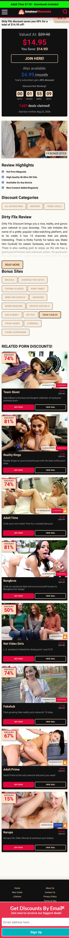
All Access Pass (14, 206)
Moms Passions (13, 306)
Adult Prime (11, 769)
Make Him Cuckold (15, 297)
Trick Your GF (50, 315)
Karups (8, 832)
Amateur (35, 206)
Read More (12, 264)
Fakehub (9, 706)
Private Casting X (39, 306)
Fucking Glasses (14, 288)
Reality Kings (12, 455)
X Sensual (32, 323)
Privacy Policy (50, 896)
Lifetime (17, 896)
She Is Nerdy (12, 315)
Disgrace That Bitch (32, 280)
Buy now (18, 407)
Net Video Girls (13, 643)
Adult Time (10, 518)
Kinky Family (38, 288)
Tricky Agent (12, 323)
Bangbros (9, 580)
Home (17, 888)
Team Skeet (11, 392)
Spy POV (30, 315)
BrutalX (9, 280)
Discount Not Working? (34, 86)
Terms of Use (50, 901)
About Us (50, 888)
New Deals (17, 892)
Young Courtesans (15, 332)
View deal (50, 407)
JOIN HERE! (34, 58)
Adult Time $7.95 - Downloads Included (34, 4)
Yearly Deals (54, 206)
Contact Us (50, 892)
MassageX (38, 297)
